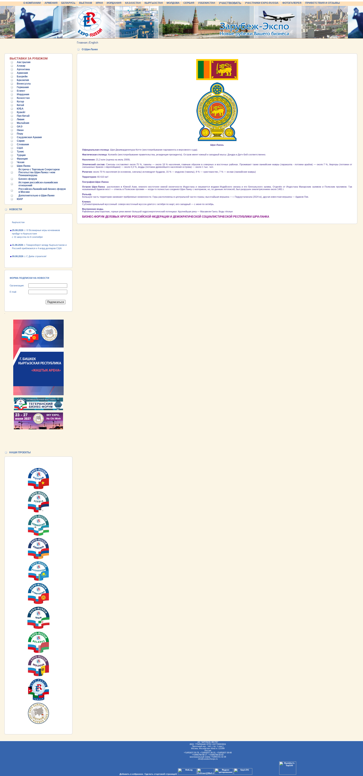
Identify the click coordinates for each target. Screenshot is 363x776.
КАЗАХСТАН (133, 2)
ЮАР (20, 199)
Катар (20, 101)
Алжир (21, 65)
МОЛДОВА (173, 2)
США (20, 148)
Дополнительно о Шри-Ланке (36, 195)
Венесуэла (24, 83)
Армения (22, 72)
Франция (22, 158)
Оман (20, 130)
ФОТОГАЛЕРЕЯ (291, 2)
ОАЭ (19, 126)
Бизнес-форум (27, 178)
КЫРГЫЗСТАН (154, 2)
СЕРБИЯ (188, 2)
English (93, 42)
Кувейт (21, 112)
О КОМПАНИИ (32, 2)
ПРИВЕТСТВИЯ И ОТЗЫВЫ (322, 2)
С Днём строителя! (29, 250)
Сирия (21, 140)
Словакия (23, 144)
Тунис (20, 151)
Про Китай (23, 115)
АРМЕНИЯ (51, 2)
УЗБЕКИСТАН (206, 2)
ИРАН (99, 2)
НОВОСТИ (15, 209)
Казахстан (23, 98)
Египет (21, 90)
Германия (23, 87)
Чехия (20, 162)
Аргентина (23, 69)
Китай (20, 105)
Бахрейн (22, 76)
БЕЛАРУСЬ (68, 2)
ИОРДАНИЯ (114, 2)
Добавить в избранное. (132, 774)
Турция (21, 155)
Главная (82, 42)
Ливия (20, 119)
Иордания (23, 94)
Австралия (23, 62)
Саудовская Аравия (29, 137)
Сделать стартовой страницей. (161, 774)
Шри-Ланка (23, 165)
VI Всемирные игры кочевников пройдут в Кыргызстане (36, 227)
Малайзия (23, 123)
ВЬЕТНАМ (85, 2)
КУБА (20, 108)
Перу (20, 133)
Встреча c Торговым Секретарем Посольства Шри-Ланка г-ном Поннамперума (39, 172)
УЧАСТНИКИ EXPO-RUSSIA (262, 2)
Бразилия (23, 80)
